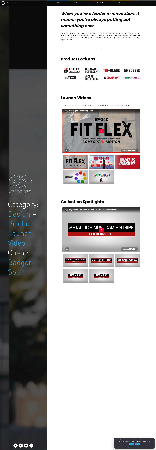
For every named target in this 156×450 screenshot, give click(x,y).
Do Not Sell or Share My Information (138, 447)
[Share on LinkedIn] (26, 446)
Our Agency (79, 3)
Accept (131, 444)
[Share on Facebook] (15, 446)
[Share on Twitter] (21, 446)
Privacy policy (126, 447)
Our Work (58, 3)
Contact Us (145, 3)
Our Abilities (101, 3)
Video (15, 241)
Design (18, 206)
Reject (137, 444)
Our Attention (123, 3)
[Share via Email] (31, 446)
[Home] (30, 5)
